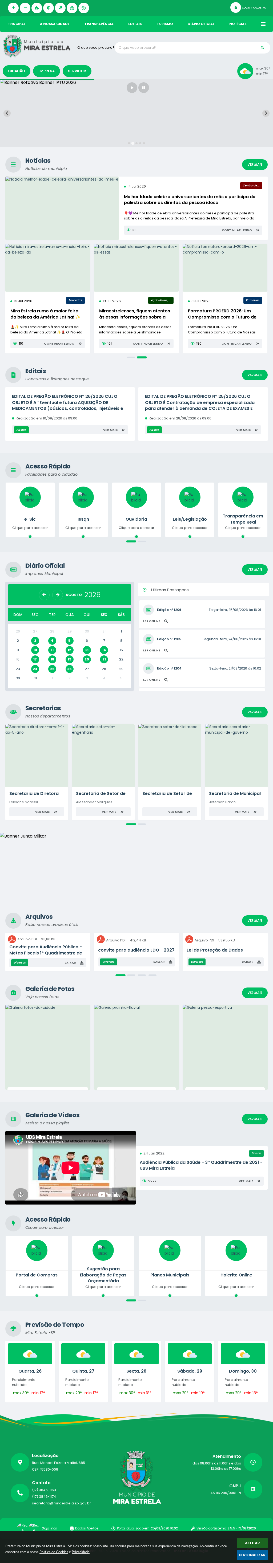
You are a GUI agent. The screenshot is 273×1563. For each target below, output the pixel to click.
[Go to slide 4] (140, 143)
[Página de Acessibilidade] (83, 8)
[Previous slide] (7, 113)
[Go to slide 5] (144, 143)
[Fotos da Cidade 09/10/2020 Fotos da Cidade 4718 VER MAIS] (47, 1047)
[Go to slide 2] (132, 143)
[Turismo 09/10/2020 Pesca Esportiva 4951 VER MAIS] (225, 1047)
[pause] (143, 87)
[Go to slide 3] (136, 143)
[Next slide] (266, 113)
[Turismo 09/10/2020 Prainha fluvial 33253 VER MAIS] (136, 1047)
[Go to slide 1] (129, 143)
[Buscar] (262, 48)
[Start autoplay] (132, 87)
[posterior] (57, 595)
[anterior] (44, 595)
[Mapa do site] (72, 8)
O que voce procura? (96, 47)
